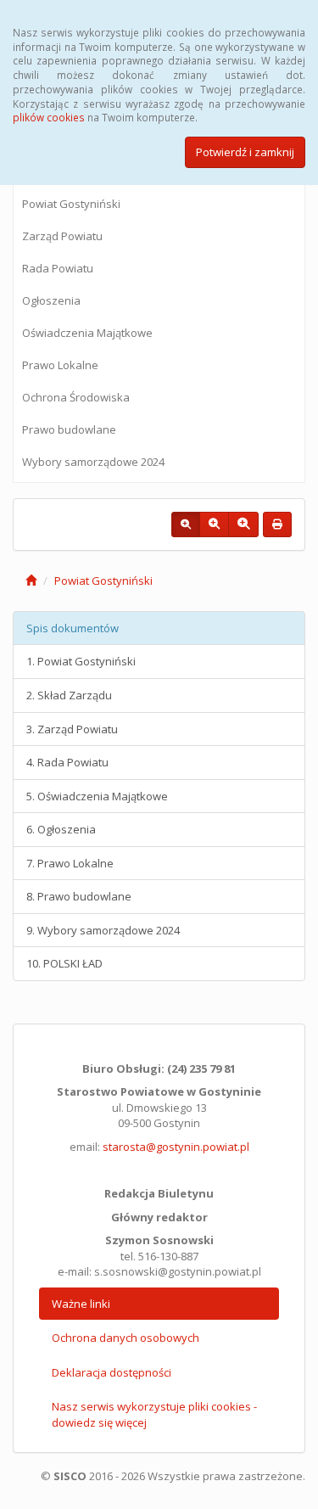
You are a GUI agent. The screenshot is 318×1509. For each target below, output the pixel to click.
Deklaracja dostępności (111, 1372)
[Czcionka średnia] (214, 524)
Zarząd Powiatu (62, 236)
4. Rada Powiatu (67, 762)
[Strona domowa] (30, 580)
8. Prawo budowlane (78, 896)
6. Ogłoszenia (61, 829)
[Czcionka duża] (243, 524)
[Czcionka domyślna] (185, 524)
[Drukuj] (277, 524)
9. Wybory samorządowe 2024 (103, 930)
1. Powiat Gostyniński (81, 661)
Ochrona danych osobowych (125, 1337)
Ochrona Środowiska (76, 397)
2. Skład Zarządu (69, 695)
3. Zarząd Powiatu (72, 729)
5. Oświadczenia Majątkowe (97, 796)
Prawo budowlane (69, 429)
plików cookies (49, 117)
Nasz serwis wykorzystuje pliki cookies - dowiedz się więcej (154, 1414)
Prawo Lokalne (60, 365)
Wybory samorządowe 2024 (93, 461)
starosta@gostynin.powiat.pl (176, 1146)
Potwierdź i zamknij (245, 152)
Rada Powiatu (57, 268)
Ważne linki (81, 1303)
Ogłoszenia (51, 300)
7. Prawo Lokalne (70, 863)
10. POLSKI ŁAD (64, 963)
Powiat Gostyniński (71, 203)
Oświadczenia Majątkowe (87, 332)
